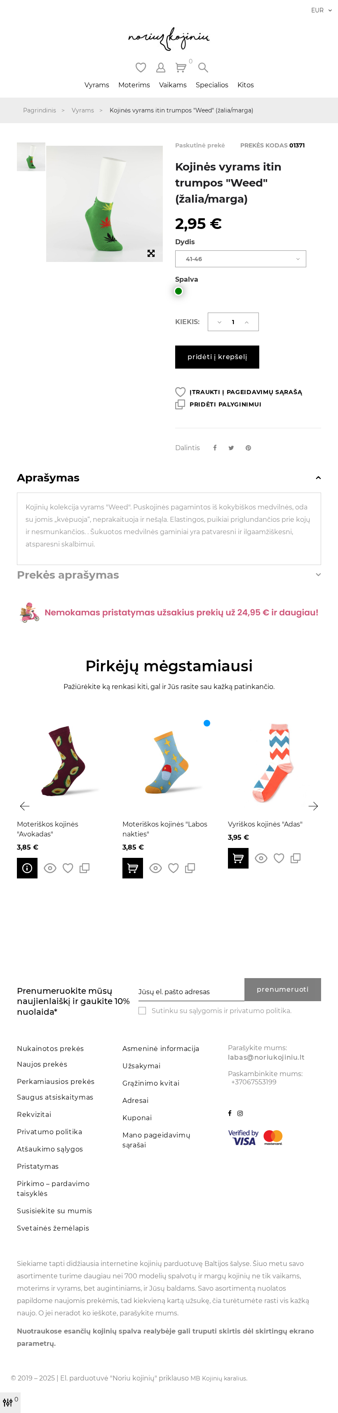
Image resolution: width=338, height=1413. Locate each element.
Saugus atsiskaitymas (55, 1097)
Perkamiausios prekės (56, 1082)
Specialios (212, 85)
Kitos (245, 85)
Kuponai (137, 1118)
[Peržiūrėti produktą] (27, 868)
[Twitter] (231, 448)
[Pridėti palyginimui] (84, 868)
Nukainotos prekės (50, 1049)
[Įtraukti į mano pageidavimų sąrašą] (68, 868)
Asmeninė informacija (161, 1049)
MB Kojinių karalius (218, 1378)
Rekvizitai (34, 1115)
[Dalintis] (215, 448)
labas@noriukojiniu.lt (266, 1057)
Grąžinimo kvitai (150, 1083)
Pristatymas (38, 1166)
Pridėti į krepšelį (217, 357)
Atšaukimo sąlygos (50, 1149)
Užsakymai (141, 1066)
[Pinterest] (248, 448)
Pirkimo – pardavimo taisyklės (53, 1189)
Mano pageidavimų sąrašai (156, 1140)
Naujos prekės (42, 1064)
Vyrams (96, 85)
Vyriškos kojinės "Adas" (265, 824)
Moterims (134, 85)
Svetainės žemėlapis (53, 1228)
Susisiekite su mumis (54, 1211)
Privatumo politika (49, 1132)
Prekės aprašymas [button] (68, 575)
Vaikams (173, 85)
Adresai (135, 1101)
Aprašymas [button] (48, 478)
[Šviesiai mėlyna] (207, 723)
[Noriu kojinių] (169, 39)
